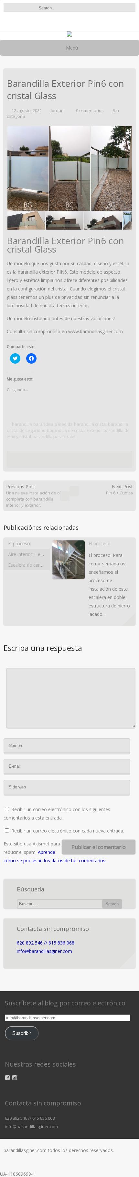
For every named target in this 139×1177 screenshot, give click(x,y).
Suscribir (21, 1033)
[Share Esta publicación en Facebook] (37, 461)
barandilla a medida (53, 424)
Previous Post (36, 495)
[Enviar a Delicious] (56, 461)
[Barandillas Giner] (69, 35)
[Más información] (129, 619)
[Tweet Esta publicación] (45, 461)
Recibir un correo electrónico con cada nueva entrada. (67, 831)
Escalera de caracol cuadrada (38, 565)
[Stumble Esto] (79, 461)
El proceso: (19, 543)
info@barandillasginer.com (44, 951)
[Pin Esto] (99, 461)
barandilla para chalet (54, 436)
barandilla (22, 424)
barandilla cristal (90, 424)
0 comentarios (90, 110)
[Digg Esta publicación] (68, 461)
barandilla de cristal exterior (74, 430)
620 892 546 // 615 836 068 (45, 943)
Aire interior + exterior (31, 554)
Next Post (119, 489)
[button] (68, 569)
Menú (71, 48)
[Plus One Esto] (89, 461)
